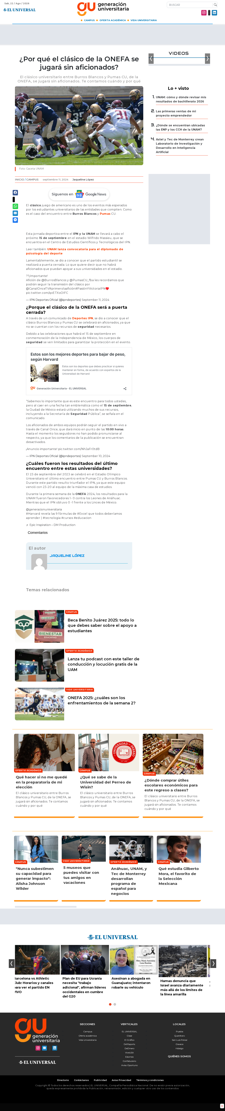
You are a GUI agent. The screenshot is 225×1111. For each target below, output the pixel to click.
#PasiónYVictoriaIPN (90, 288)
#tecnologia (52, 518)
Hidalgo (179, 1048)
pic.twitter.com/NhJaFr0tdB (79, 449)
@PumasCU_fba (82, 280)
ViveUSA (129, 1052)
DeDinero (129, 1048)
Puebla (179, 1031)
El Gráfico (129, 1040)
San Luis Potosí (179, 1040)
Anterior (12, 963)
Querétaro (179, 1035)
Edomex (129, 1056)
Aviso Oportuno (129, 1065)
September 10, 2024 (96, 456)
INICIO (19, 179)
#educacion (82, 518)
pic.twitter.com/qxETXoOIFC (47, 292)
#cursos (67, 518)
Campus (89, 20)
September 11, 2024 (95, 300)
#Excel (82, 513)
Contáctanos (81, 1080)
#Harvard (33, 513)
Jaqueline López (83, 179)
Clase (129, 1035)
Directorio (63, 1080)
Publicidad (100, 1080)
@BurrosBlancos (53, 280)
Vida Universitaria (144, 20)
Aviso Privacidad (121, 1080)
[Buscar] (214, 5)
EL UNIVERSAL (129, 1031)
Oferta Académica (112, 20)
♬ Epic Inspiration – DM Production (50, 525)
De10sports (129, 1044)
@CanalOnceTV (37, 288)
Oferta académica (88, 1035)
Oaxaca (179, 1044)
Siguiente (213, 963)
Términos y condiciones (150, 1080)
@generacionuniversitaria (44, 509)
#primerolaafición (62, 288)
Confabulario (129, 1061)
